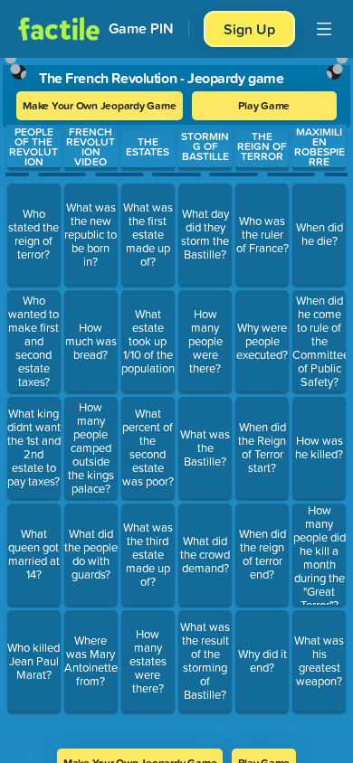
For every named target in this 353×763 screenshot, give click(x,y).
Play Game (264, 105)
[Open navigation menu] (324, 28)
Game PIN (141, 28)
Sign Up (249, 29)
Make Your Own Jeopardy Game (99, 105)
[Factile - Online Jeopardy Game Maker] (59, 29)
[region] (176, 397)
